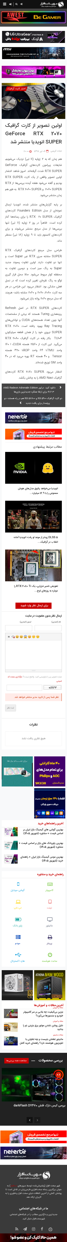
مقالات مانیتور (58, 1035)
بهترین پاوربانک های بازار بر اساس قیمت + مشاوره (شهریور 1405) (41, 845)
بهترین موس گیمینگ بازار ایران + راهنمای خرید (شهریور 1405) (41, 859)
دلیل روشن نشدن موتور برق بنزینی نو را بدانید (43, 1027)
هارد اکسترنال (17, 961)
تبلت (49, 908)
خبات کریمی (56, 151)
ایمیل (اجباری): (25, 622)
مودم (17, 943)
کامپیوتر (49, 890)
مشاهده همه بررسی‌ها (16, 1061)
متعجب (25, 637)
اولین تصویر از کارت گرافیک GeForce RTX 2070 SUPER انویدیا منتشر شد (33, 134)
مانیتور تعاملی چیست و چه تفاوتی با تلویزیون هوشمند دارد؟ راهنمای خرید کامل (41, 1041)
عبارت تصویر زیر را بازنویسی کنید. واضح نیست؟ (35, 679)
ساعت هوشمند (49, 961)
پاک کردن (13, 637)
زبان (29, 637)
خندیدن (17, 637)
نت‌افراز (13, 1186)
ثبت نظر (10, 708)
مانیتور (49, 926)
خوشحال (21, 637)
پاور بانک (17, 926)
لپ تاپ (17, 908)
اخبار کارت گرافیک (16, 89)
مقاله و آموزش (58, 1007)
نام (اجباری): (56, 622)
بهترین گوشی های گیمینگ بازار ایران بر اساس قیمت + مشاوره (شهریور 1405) (43, 832)
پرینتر (49, 943)
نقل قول (9, 637)
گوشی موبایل (18, 890)
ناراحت (34, 637)
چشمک (38, 637)
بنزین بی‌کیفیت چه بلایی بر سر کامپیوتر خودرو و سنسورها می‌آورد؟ (43, 1014)
